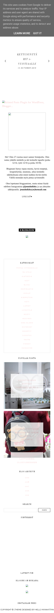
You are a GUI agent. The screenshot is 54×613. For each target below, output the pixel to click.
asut (27, 281)
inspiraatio (27, 289)
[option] (27, 61)
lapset (27, 306)
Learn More (22, 33)
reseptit (27, 331)
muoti (27, 314)
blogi (27, 285)
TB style (27, 272)
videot (27, 344)
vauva (27, 340)
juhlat (27, 293)
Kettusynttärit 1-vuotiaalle (27, 59)
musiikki (27, 319)
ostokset (27, 327)
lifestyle (27, 310)
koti (27, 302)
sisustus (27, 335)
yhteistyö (27, 348)
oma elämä (27, 323)
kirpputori (27, 297)
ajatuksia (27, 276)
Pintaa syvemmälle (27, 268)
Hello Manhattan (44, 609)
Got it (37, 33)
